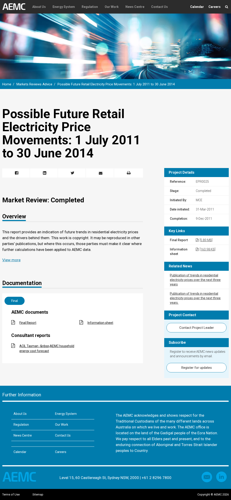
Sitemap (37, 494)
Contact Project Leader (196, 328)
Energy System (64, 7)
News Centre (134, 7)
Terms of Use (11, 494)
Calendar (197, 7)
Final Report (27, 323)
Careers (214, 7)
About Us (39, 7)
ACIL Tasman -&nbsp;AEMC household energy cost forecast (46, 348)
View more (11, 260)
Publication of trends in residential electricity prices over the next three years (195, 279)
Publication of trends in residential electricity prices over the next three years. (195, 298)
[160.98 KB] (207, 249)
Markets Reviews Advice (34, 84)
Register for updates (196, 368)
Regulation (90, 7)
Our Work (112, 7)
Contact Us (159, 7)
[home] (15, 7)
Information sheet (100, 323)
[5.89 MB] (206, 240)
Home (6, 84)
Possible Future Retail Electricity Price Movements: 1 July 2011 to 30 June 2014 (116, 84)
